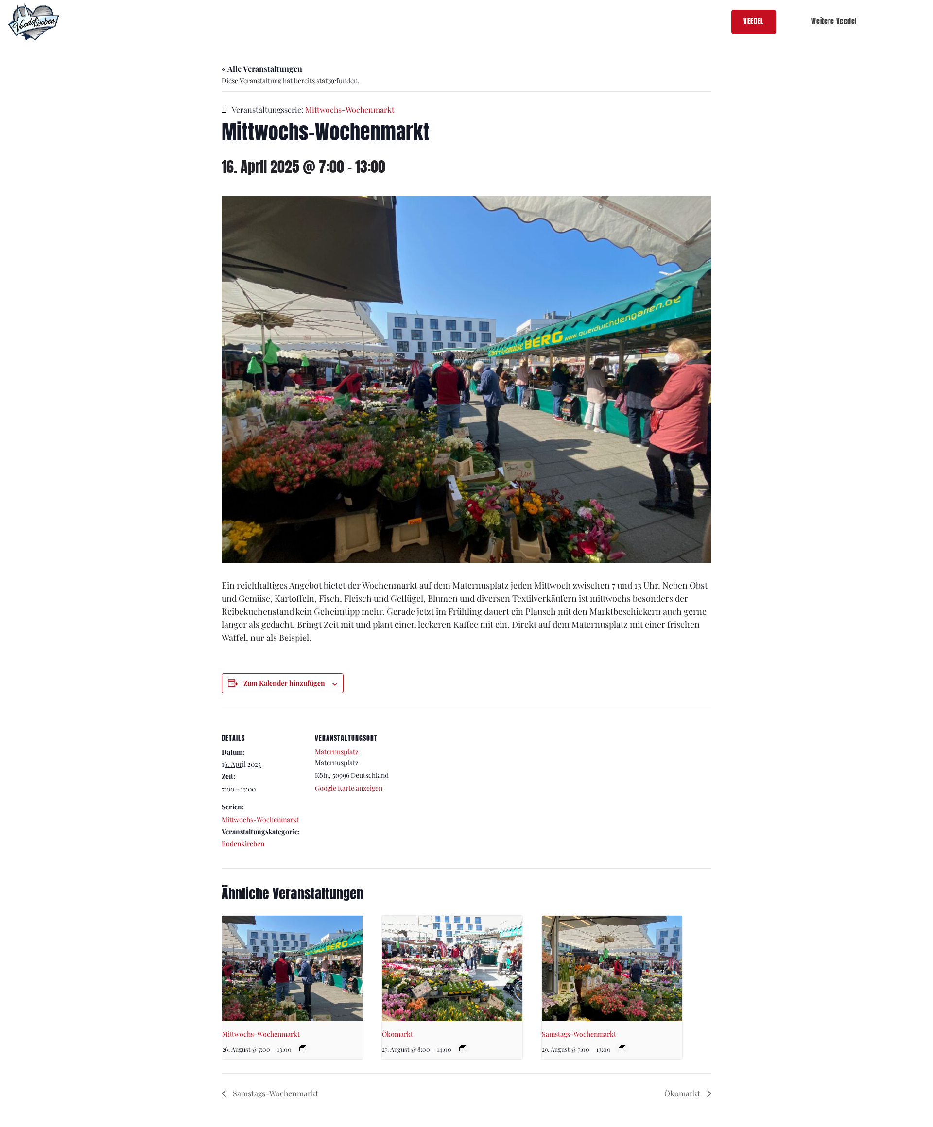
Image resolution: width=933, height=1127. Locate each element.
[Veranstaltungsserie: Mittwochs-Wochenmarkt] (302, 1048)
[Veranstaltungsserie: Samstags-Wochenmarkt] (622, 1048)
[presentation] (292, 968)
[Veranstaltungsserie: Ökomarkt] (462, 1048)
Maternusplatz (337, 751)
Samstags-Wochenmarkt (579, 1034)
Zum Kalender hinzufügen (284, 683)
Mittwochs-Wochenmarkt (260, 819)
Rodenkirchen (243, 843)
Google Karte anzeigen (348, 787)
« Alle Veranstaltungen (262, 69)
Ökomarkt (397, 1034)
